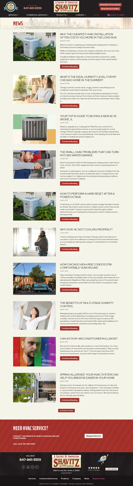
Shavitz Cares (117, 15)
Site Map (71, 484)
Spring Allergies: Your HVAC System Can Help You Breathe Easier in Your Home (89, 376)
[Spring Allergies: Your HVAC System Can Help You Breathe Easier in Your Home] (34, 387)
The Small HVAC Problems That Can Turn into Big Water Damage (89, 153)
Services (12, 15)
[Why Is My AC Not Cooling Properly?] (34, 242)
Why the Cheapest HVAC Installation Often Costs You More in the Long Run (88, 35)
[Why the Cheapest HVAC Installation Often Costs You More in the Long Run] (34, 46)
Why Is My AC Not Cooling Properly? (86, 229)
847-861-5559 (33, 8)
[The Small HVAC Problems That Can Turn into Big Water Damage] (34, 164)
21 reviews (96, 470)
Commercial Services (36, 15)
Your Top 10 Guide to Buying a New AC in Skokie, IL (88, 117)
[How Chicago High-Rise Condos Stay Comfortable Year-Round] (34, 278)
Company (80, 15)
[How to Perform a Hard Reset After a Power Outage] (34, 206)
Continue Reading (70, 66)
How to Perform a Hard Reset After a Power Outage (87, 195)
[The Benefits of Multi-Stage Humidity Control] (34, 315)
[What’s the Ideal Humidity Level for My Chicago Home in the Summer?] (34, 89)
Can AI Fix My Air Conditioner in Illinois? (89, 338)
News (96, 15)
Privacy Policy (44, 484)
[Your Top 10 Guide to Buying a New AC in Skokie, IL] (34, 129)
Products (61, 15)
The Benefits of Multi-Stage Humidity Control (87, 304)
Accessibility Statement (59, 484)
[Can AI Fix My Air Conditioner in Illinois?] (34, 351)
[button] (18, 15)
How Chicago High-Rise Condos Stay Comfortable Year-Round (86, 266)
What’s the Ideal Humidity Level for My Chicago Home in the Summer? (88, 78)
